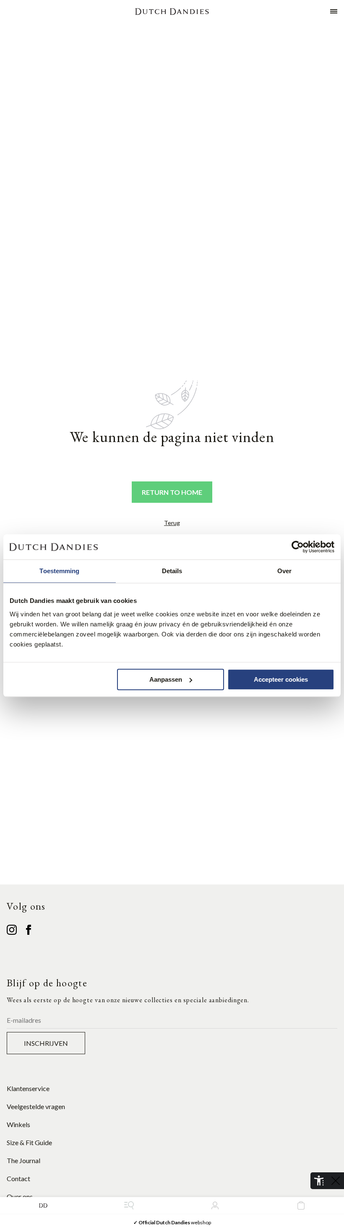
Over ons (20, 1196)
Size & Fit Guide (29, 1142)
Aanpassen (165, 679)
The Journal (23, 1160)
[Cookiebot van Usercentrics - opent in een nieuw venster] (297, 547)
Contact (18, 1178)
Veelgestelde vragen (36, 1106)
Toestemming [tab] (59, 570)
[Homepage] (172, 12)
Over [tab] (284, 570)
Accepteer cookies (281, 679)
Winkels (18, 1124)
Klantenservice (28, 1088)
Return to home (172, 492)
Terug (172, 523)
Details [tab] (172, 570)
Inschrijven (46, 1043)
